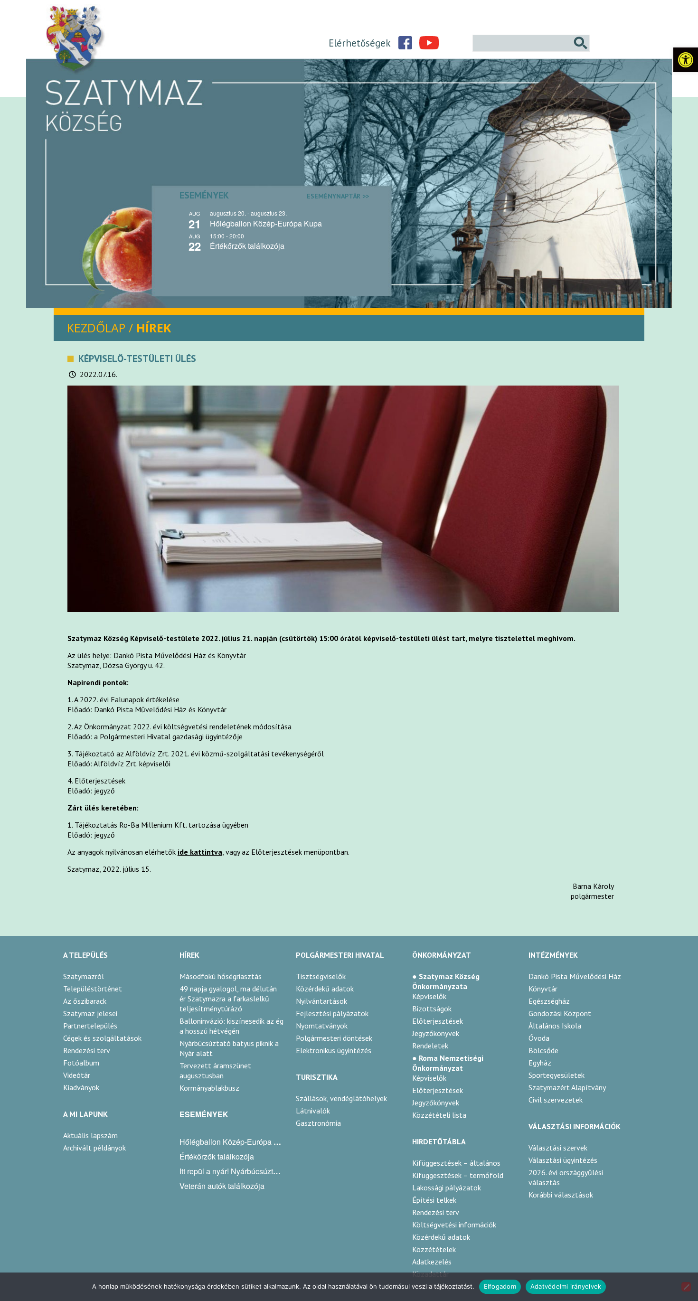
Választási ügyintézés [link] (562, 1160)
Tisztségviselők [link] (321, 976)
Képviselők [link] (429, 996)
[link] (685, 59)
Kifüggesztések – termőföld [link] (457, 1175)
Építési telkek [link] (434, 1200)
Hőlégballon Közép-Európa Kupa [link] (266, 223)
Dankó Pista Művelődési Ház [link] (574, 976)
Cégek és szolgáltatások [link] (102, 1038)
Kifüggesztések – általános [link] (456, 1163)
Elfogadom (500, 1286)
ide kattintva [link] (200, 852)
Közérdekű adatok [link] (325, 988)
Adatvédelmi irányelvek (566, 1286)
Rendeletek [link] (430, 1045)
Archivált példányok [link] (94, 1147)
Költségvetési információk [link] (454, 1224)
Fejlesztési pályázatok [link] (332, 1013)
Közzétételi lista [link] (439, 1115)
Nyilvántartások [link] (321, 1001)
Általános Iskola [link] (554, 1025)
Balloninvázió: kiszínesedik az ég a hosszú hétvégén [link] (231, 1026)
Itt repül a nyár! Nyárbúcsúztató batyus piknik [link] (254, 1171)
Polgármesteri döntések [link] (334, 1038)
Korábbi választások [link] (560, 1194)
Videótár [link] (76, 1075)
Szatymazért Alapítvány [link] (567, 1087)
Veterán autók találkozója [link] (221, 1185)
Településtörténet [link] (92, 988)
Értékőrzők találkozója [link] (247, 245)
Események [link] (274, 195)
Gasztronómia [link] (318, 1123)
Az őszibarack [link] (84, 1001)
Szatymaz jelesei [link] (90, 1013)
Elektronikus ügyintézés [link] (333, 1050)
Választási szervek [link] (557, 1147)
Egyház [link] (539, 1062)
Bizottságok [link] (432, 1008)
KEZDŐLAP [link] (96, 328)
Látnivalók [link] (313, 1110)
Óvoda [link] (538, 1038)
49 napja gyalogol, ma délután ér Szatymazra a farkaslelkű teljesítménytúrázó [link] (228, 998)
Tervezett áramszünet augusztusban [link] (215, 1070)
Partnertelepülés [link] (90, 1025)
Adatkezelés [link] (432, 1261)
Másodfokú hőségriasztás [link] (220, 976)
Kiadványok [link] (81, 1087)
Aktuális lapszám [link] (90, 1135)
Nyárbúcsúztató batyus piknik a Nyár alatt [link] (229, 1048)
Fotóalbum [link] (81, 1062)
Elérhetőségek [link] (360, 43)
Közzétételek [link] (434, 1249)
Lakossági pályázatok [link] (446, 1187)
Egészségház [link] (549, 1001)
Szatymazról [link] (83, 976)
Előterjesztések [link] (437, 1021)
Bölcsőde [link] (543, 1050)
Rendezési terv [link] (86, 1050)
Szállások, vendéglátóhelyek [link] (341, 1098)
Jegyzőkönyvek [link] (435, 1033)
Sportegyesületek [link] (556, 1075)
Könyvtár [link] (542, 988)
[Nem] (686, 1287)
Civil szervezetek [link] (555, 1099)
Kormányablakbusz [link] (209, 1088)
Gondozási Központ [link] (559, 1013)
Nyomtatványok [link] (322, 1025)
